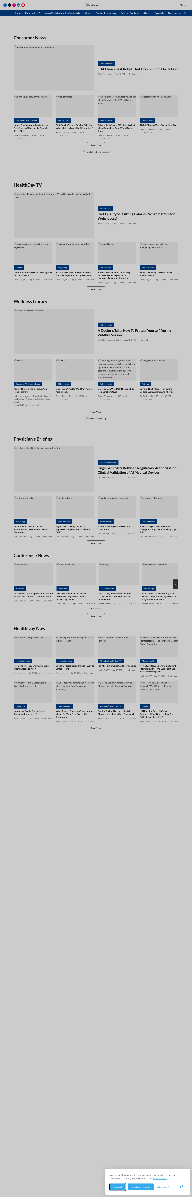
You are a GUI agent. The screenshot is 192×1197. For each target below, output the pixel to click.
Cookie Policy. (160, 1178)
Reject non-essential (141, 1186)
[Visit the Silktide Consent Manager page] (182, 1186)
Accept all (117, 1186)
